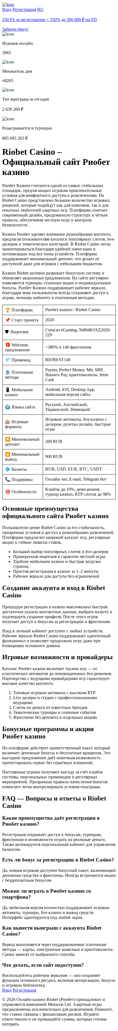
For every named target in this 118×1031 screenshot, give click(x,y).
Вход (7, 9)
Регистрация (24, 9)
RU (40, 9)
